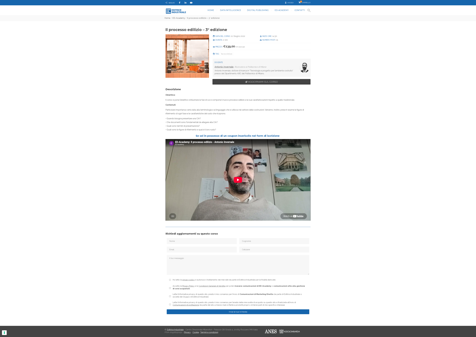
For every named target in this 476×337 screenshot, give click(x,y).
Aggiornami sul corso (263, 81)
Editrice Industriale (175, 329)
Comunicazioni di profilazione (186, 305)
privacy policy (188, 280)
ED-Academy (282, 10)
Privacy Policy (188, 286)
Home (211, 10)
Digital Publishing (258, 10)
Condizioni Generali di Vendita (212, 286)
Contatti (300, 10)
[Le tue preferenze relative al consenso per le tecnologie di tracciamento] (4, 332)
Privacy (187, 332)
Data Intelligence (230, 10)
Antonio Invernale (224, 66)
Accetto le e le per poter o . (239, 287)
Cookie (196, 332)
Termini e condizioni (209, 332)
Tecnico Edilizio (226, 54)
